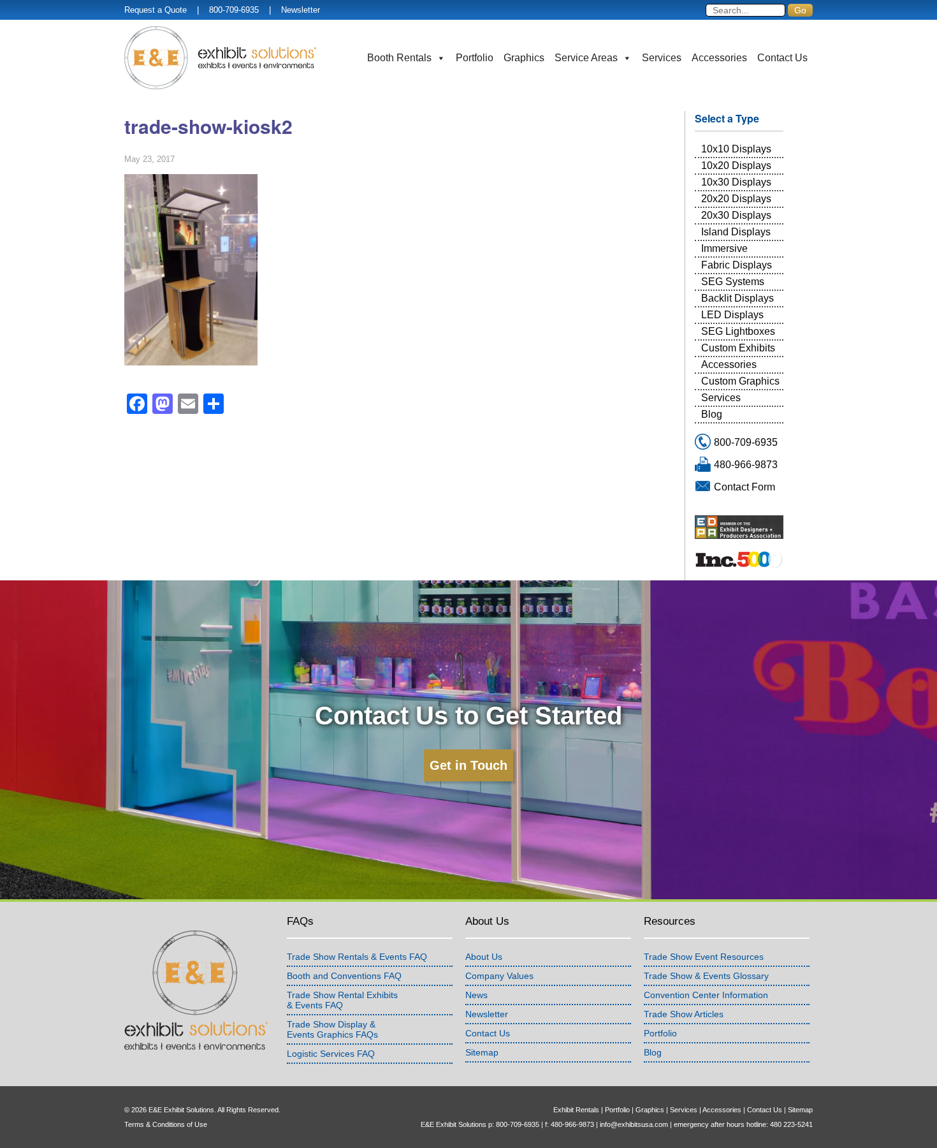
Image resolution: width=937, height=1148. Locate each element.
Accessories (719, 57)
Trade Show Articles (683, 1014)
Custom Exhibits (738, 347)
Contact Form (744, 487)
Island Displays (736, 231)
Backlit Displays (737, 298)
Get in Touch (468, 765)
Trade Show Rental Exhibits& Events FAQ (342, 1000)
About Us (483, 957)
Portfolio (474, 57)
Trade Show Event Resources (704, 957)
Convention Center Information (706, 995)
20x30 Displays (736, 215)
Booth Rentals (399, 57)
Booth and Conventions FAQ (344, 976)
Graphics (524, 57)
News (476, 995)
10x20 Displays (736, 165)
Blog (711, 414)
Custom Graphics (740, 381)
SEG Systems (732, 281)
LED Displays (732, 314)
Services (661, 57)
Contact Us (782, 57)
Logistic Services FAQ (331, 1054)
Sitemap (481, 1052)
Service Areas (586, 57)
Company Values (499, 976)
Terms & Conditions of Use (165, 1124)
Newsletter (300, 10)
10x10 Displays (736, 149)
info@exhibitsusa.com (634, 1124)
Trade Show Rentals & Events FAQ (357, 957)
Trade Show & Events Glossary (706, 976)
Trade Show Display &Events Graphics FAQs (332, 1029)
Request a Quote (155, 10)
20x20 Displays (736, 198)
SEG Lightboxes (738, 331)
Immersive (724, 248)
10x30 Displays (736, 182)
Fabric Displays (736, 265)
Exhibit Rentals (576, 1110)
